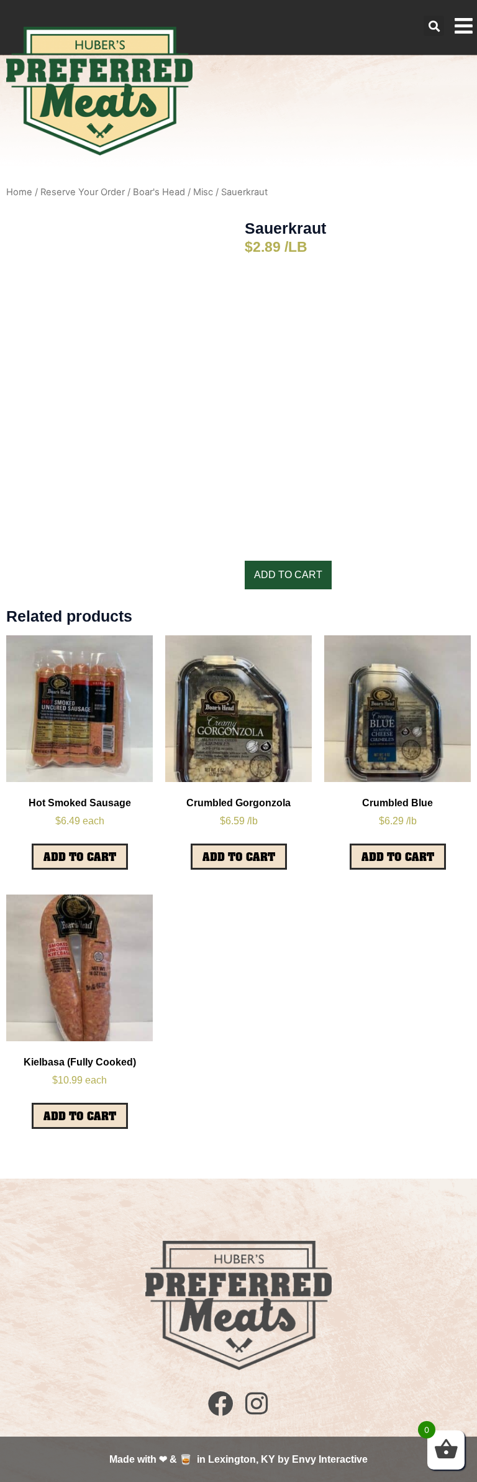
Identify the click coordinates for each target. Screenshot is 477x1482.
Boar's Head (159, 192)
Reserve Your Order (82, 192)
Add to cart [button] (79, 856)
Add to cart (288, 574)
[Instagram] (256, 1403)
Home (19, 192)
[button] (434, 26)
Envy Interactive (330, 1459)
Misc (203, 192)
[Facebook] (220, 1403)
